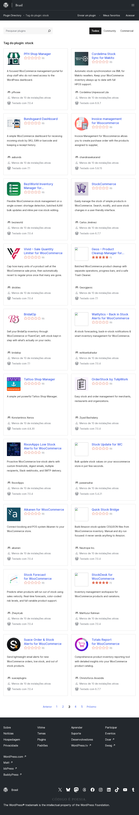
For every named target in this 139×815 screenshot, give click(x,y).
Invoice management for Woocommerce (107, 121)
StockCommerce (104, 184)
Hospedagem (11, 739)
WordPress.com (14, 756)
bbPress (10, 768)
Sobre (7, 727)
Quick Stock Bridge (105, 509)
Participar (111, 727)
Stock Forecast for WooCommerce (38, 576)
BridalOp (30, 314)
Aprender (76, 727)
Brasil (14, 790)
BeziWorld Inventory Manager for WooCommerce (38, 186)
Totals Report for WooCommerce (106, 641)
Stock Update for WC (107, 444)
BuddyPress (12, 774)
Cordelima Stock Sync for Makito (104, 56)
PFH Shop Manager (37, 54)
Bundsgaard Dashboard (41, 119)
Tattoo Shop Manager (39, 379)
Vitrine (41, 727)
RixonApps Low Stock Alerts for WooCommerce (43, 446)
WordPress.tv (81, 745)
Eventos (110, 733)
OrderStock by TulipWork (110, 379)
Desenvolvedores (82, 739)
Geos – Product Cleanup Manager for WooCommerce (107, 251)
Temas (41, 733)
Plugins (41, 739)
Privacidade (10, 745)
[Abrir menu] (133, 5)
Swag (110, 745)
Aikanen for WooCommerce (44, 509)
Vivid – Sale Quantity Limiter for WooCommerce (43, 251)
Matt (8, 762)
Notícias (8, 733)
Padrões (42, 745)
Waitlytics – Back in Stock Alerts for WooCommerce (110, 316)
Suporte (76, 733)
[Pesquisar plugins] (49, 30)
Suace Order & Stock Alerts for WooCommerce (43, 641)
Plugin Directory (12, 15)
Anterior (47, 706)
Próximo (91, 706)
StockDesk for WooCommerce (103, 576)
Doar (110, 739)
